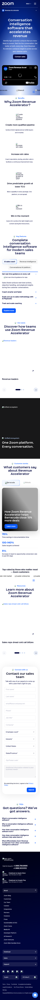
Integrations (8, 911)
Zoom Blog (7, 898)
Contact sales (21, 57)
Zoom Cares (8, 928)
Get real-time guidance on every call (16, 274)
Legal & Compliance (7, 989)
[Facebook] (17, 974)
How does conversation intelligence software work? (15, 833)
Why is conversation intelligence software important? (17, 827)
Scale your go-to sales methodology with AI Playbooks (17, 300)
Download (7, 954)
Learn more (11, 529)
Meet (28, 4)
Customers (7, 901)
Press (5, 922)
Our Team (7, 905)
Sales (5, 960)
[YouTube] (13, 974)
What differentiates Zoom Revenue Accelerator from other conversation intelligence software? (15, 845)
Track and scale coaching (12, 306)
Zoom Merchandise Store (12, 945)
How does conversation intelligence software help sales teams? (15, 838)
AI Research (8, 939)
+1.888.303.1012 (20, 870)
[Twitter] (8, 974)
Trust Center (14, 986)
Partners (6, 915)
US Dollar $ (26, 979)
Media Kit (7, 932)
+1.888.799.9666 (20, 868)
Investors (7, 918)
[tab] (10, 261)
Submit (31, 792)
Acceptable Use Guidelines (24, 986)
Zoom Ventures (9, 942)
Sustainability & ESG (10, 925)
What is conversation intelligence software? (14, 821)
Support (6, 967)
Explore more (10, 313)
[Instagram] (22, 974)
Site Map (5, 992)
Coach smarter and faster (12, 279)
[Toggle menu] (35, 4)
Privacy (8, 986)
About (6, 893)
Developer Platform (10, 935)
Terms (4, 986)
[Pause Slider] (33, 91)
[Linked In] (4, 974)
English (6, 979)
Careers (6, 908)
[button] (36, 392)
